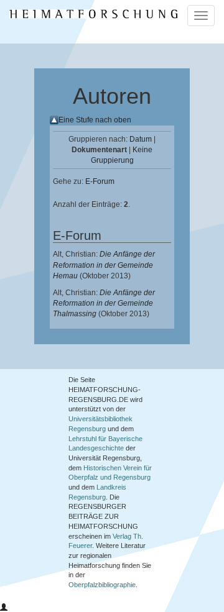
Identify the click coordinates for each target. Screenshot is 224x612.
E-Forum (99, 181)
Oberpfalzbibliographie (102, 584)
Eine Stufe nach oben (94, 120)
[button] (3, 607)
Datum (140, 139)
